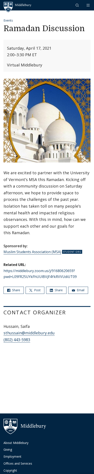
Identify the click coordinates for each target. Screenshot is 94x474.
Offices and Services (17, 463)
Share (15, 290)
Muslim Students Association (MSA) (32, 251)
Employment (12, 456)
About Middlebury (15, 443)
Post (37, 290)
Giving (7, 449)
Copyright (10, 470)
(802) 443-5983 (16, 339)
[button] (77, 5)
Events (8, 20)
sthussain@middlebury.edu (29, 332)
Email (80, 290)
